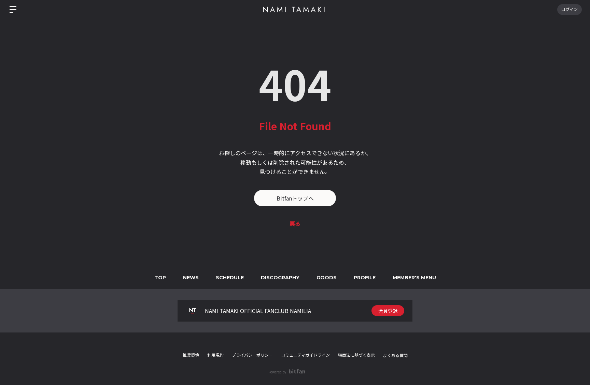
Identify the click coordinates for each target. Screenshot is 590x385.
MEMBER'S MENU (414, 278)
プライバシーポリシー (252, 355)
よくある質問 (395, 355)
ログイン (569, 9)
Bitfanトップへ (295, 198)
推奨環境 (191, 355)
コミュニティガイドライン (305, 355)
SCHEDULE (230, 278)
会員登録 (387, 310)
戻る (295, 223)
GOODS (327, 278)
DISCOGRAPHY (280, 278)
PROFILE (365, 278)
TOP (160, 278)
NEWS (191, 278)
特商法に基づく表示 (356, 355)
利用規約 (215, 355)
